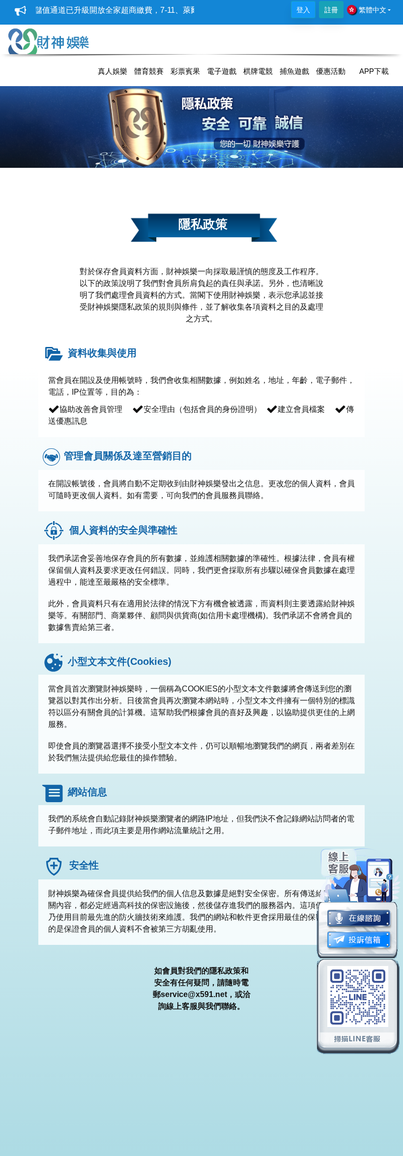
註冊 (331, 10)
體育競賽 (149, 71)
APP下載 (374, 71)
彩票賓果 (185, 71)
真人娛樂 (112, 71)
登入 (303, 10)
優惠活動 (330, 71)
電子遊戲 (221, 71)
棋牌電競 (258, 71)
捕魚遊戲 (294, 71)
